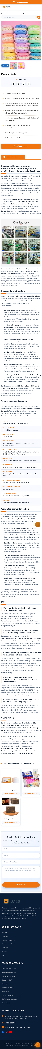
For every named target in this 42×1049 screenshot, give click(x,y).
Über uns (5, 948)
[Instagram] (7, 1032)
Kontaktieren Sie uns (9, 944)
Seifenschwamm (7, 995)
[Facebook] (3, 1032)
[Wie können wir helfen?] (37, 524)
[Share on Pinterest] (29, 84)
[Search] (38, 17)
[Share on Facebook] (13, 84)
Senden (21, 885)
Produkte (5, 936)
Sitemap (4, 951)
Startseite (5, 932)
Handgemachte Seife (9, 969)
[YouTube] (10, 1032)
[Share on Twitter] (18, 84)
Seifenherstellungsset (9, 999)
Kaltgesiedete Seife (8, 976)
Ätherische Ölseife (8, 988)
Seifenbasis (6, 1003)
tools (3, 955)
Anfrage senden (21, 146)
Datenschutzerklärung (29, 1045)
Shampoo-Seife (7, 980)
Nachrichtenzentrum (9, 940)
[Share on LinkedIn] (23, 84)
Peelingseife (6, 984)
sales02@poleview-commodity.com (17, 1027)
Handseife (5, 991)
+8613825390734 (11, 1023)
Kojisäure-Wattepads (9, 972)
